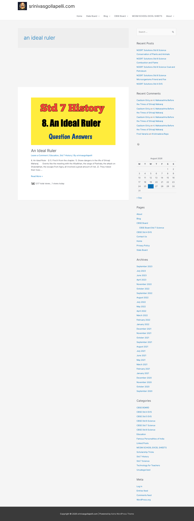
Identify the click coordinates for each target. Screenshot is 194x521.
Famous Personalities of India (150, 438)
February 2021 (143, 369)
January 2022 (143, 324)
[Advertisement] (73, 67)
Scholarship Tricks (145, 452)
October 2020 (143, 386)
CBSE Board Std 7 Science (151, 227)
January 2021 (143, 373)
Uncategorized (143, 470)
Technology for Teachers (148, 465)
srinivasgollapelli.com (52, 6)
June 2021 (141, 355)
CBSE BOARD (143, 407)
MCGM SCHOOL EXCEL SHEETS (147, 16)
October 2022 (143, 288)
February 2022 (143, 320)
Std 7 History (66, 155)
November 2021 (144, 333)
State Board (91, 16)
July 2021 (141, 351)
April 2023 (141, 279)
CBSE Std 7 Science (146, 425)
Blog (106, 16)
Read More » (37, 176)
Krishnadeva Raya (160, 134)
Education (54, 155)
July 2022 (141, 302)
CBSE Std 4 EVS (144, 232)
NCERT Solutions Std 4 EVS (150, 84)
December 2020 (144, 377)
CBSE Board (120, 16)
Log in (139, 486)
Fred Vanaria (142, 134)
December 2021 (144, 329)
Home (79, 16)
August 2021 (142, 346)
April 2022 (141, 311)
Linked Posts (143, 443)
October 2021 (143, 337)
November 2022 (144, 284)
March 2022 (142, 315)
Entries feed (142, 490)
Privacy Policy (143, 245)
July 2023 (141, 271)
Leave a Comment (39, 155)
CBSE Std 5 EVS (144, 416)
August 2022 (142, 297)
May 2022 (141, 306)
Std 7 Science (143, 461)
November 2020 (144, 382)
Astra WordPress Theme (122, 514)
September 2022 (144, 293)
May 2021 (141, 360)
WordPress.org (144, 499)
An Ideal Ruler (43, 150)
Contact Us (142, 236)
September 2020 (144, 391)
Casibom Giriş (143, 100)
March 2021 (142, 364)
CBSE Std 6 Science (146, 421)
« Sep (139, 197)
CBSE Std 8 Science (146, 429)
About (169, 16)
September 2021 (144, 342)
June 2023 (142, 275)
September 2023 (144, 266)
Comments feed (144, 495)
